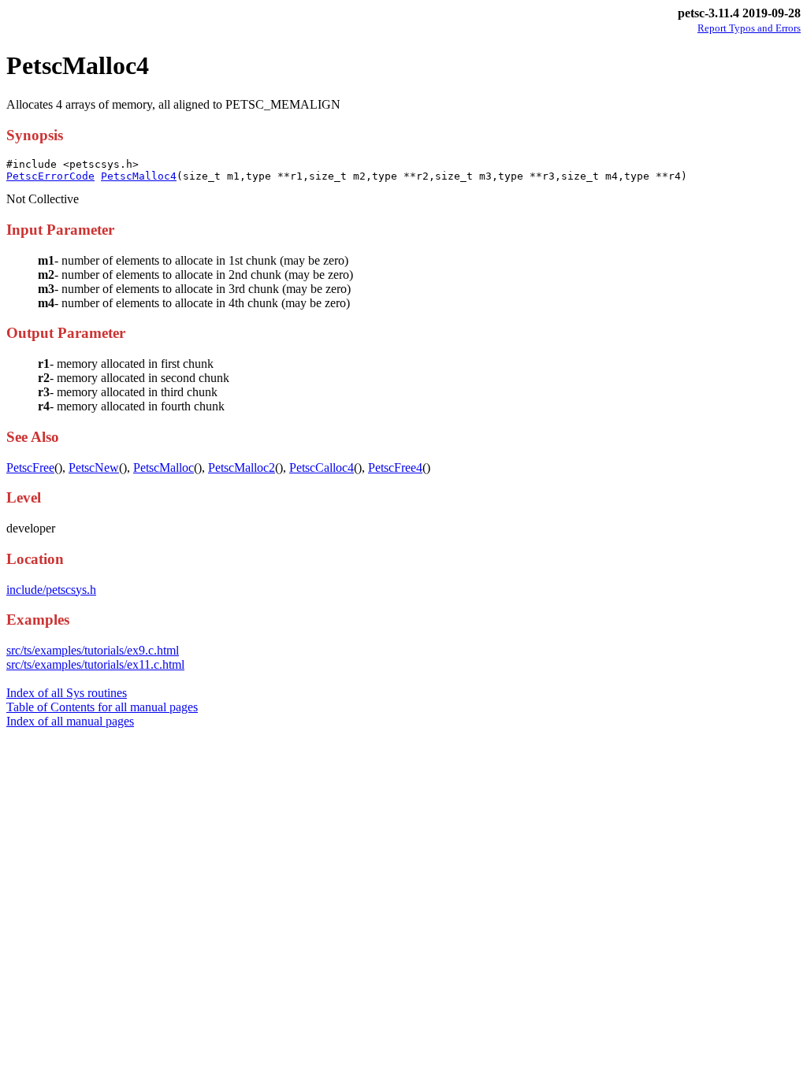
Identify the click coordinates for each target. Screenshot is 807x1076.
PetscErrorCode (50, 176)
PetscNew (94, 467)
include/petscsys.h (51, 589)
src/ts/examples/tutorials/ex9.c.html (92, 650)
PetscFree (30, 467)
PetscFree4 (395, 467)
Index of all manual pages (70, 721)
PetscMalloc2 (241, 467)
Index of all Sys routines (66, 692)
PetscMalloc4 (139, 176)
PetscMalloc (163, 467)
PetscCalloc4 (321, 467)
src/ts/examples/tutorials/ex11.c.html (95, 664)
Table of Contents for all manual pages (102, 707)
